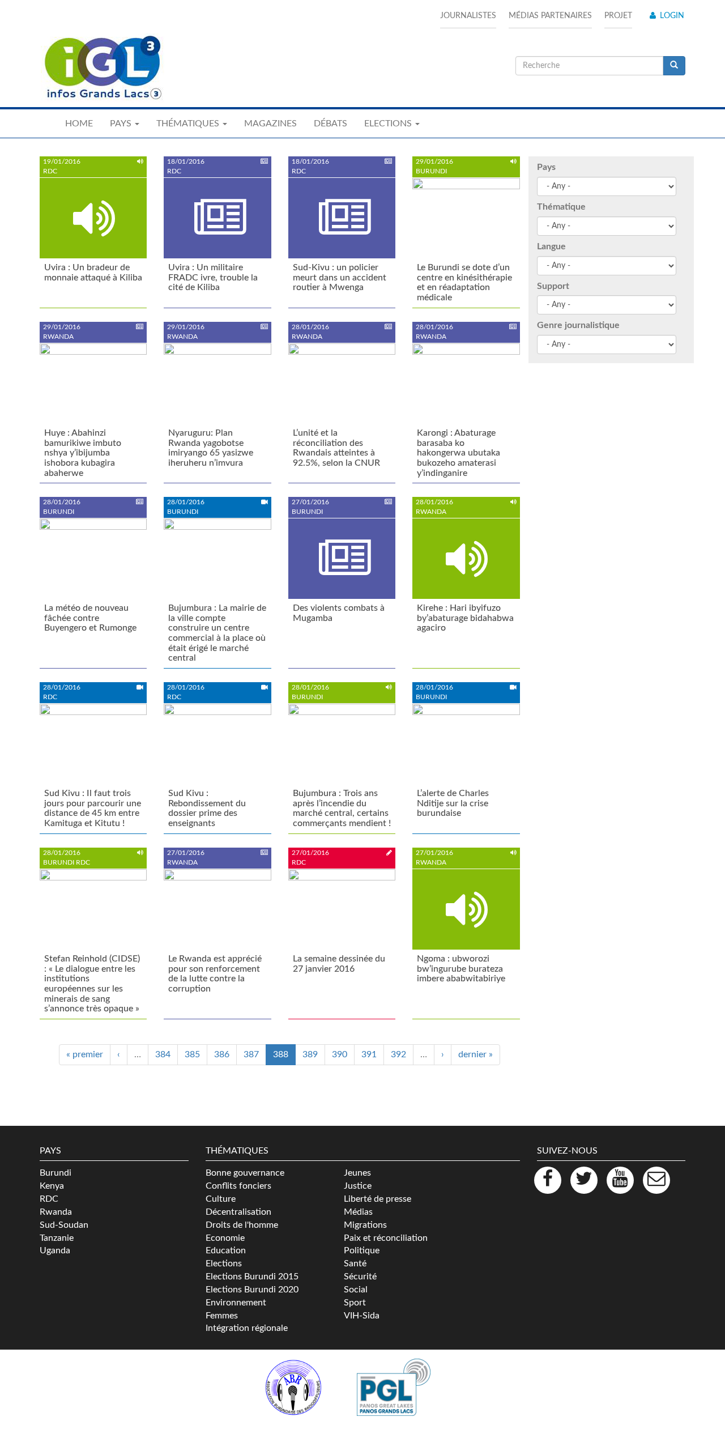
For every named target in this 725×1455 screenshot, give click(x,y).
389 (310, 1054)
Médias (358, 1211)
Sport (355, 1302)
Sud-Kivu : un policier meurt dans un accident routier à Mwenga (339, 277)
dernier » (475, 1054)
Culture (221, 1198)
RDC (49, 1198)
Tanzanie (57, 1238)
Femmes (222, 1315)
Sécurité (360, 1276)
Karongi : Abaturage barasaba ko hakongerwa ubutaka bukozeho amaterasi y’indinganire (458, 452)
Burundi (55, 1172)
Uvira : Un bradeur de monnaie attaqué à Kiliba (93, 272)
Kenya (52, 1185)
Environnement (236, 1302)
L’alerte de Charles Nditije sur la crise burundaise (453, 803)
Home (79, 123)
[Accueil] (102, 68)
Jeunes (357, 1172)
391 (369, 1054)
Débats (330, 123)
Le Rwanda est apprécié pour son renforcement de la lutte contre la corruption (215, 973)
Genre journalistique (578, 325)
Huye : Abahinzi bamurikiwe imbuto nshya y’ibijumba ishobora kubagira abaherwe (82, 452)
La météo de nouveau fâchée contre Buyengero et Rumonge (90, 617)
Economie (225, 1238)
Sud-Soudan (64, 1224)
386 (221, 1054)
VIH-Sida (361, 1315)
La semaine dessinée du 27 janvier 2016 (339, 963)
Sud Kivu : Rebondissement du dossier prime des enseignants (207, 808)
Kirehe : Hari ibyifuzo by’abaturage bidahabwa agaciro (465, 617)
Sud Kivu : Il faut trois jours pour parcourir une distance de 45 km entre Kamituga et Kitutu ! (92, 808)
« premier (84, 1054)
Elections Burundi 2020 (252, 1289)
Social (356, 1289)
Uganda (55, 1250)
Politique (361, 1250)
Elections (224, 1263)
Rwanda (56, 1211)
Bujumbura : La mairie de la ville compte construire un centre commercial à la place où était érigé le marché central (217, 632)
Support (553, 286)
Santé (355, 1263)
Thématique (561, 206)
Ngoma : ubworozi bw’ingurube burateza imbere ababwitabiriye (461, 968)
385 (192, 1054)
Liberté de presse (377, 1198)
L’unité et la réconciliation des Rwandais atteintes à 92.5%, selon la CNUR (336, 447)
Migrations (365, 1224)
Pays (546, 167)
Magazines (270, 123)
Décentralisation (238, 1211)
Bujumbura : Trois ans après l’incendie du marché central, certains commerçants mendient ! (342, 808)
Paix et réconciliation (386, 1238)
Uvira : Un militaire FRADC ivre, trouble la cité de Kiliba (213, 277)
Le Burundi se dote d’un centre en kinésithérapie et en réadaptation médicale (464, 282)
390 (339, 1054)
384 (162, 1054)
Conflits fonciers (238, 1185)
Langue (551, 246)
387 (251, 1054)
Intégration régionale (247, 1328)
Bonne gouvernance (245, 1172)
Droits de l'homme (242, 1224)
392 (398, 1054)
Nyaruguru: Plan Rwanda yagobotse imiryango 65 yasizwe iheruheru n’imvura (210, 447)
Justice (358, 1185)
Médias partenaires (550, 16)
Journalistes (468, 16)
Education (226, 1250)
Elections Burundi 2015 (252, 1276)
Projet (618, 16)
